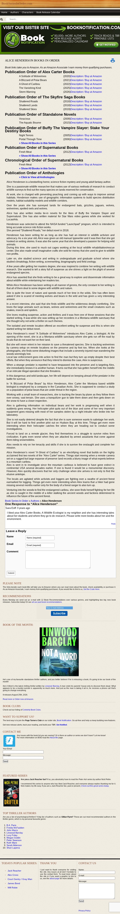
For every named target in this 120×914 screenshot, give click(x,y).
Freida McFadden (15, 827)
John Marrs (12, 830)
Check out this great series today (95, 786)
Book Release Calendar (48, 12)
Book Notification (64, 720)
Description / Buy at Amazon (86, 76)
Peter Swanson (14, 840)
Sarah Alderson (14, 845)
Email (10, 544)
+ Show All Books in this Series (37, 143)
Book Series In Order (16, 501)
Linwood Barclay (52, 686)
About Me (54, 738)
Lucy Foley (12, 835)
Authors (14, 12)
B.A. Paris (11, 825)
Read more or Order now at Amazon (18, 699)
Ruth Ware (12, 842)
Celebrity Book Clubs (32, 710)
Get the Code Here (91, 589)
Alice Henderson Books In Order (32, 60)
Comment (12, 551)
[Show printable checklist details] (113, 60)
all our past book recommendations (47, 602)
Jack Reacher (14, 870)
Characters (27, 12)
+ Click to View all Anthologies (37, 177)
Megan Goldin (13, 837)
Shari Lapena (13, 847)
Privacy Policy (84, 911)
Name (10, 536)
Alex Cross (13, 875)
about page (54, 878)
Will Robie (13, 887)
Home (4, 12)
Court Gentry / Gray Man (20, 879)
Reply (113, 524)
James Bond (14, 883)
